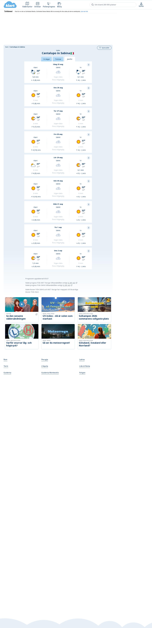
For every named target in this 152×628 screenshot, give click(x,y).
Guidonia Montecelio (50, 372)
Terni (6, 366)
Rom (5, 359)
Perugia (44, 359)
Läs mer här (84, 11)
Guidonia (7, 372)
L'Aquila (44, 366)
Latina (82, 359)
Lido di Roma (84, 366)
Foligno (82, 372)
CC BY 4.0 (71, 283)
